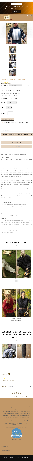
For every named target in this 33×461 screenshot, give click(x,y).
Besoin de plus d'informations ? (9, 230)
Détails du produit (16, 146)
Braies (16, 278)
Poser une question (6, 83)
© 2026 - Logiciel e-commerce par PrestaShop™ (16, 457)
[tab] (4, 387)
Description (16, 142)
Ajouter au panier (7, 119)
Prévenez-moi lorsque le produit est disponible (17, 134)
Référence (4, 98)
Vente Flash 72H (16, 0)
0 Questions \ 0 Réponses (8, 380)
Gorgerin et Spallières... (9, 358)
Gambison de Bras (24, 358)
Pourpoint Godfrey (16, 318)
